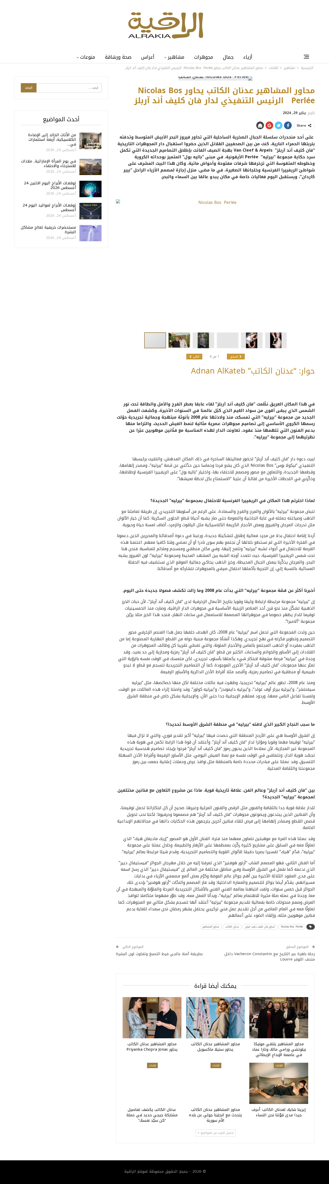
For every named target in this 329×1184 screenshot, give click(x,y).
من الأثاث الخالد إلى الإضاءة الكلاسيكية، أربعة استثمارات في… (52, 139)
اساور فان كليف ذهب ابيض (260, 926)
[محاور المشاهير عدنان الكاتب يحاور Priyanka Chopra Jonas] (152, 1017)
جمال (228, 57)
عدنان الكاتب (232, 926)
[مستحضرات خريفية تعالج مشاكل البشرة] (90, 233)
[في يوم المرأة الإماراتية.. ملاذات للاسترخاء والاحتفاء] (90, 167)
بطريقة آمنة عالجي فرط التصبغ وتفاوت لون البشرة (159, 953)
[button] (180, 340)
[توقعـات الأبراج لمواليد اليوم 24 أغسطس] (90, 211)
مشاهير (176, 57)
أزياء (247, 57)
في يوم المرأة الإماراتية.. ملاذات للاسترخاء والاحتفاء (48, 163)
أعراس (147, 57)
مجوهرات (203, 57)
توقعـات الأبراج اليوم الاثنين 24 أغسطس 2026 (50, 185)
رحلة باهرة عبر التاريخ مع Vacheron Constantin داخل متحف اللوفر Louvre (269, 956)
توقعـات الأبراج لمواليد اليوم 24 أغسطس (49, 207)
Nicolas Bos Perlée (292, 926)
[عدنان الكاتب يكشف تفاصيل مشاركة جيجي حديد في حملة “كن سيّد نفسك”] (152, 1083)
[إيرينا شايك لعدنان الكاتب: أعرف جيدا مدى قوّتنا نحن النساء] (278, 1083)
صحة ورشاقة (118, 57)
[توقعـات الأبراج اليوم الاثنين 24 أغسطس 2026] (90, 189)
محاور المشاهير (211, 926)
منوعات (87, 57)
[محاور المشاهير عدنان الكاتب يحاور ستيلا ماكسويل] (215, 1017)
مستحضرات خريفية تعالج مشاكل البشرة (48, 230)
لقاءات (152, 999)
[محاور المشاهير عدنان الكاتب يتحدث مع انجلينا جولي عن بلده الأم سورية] (215, 1083)
